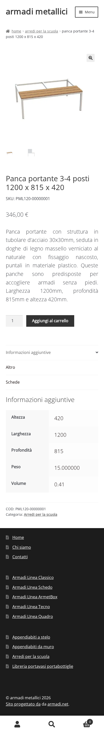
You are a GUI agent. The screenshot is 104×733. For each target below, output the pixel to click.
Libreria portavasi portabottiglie (42, 666)
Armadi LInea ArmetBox (34, 597)
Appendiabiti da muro (33, 646)
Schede (13, 382)
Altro (10, 367)
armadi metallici (37, 11)
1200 (60, 434)
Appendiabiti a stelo (31, 637)
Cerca (52, 724)
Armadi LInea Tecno (31, 606)
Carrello (80, 720)
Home (16, 31)
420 (58, 418)
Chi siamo (21, 547)
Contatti (20, 557)
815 (58, 451)
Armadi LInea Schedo (32, 587)
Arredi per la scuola (41, 31)
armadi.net (57, 704)
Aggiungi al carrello (50, 320)
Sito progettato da (23, 704)
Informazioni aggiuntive (28, 352)
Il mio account (17, 724)
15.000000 (67, 467)
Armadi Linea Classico (33, 577)
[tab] (52, 352)
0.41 (59, 484)
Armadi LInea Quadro (32, 616)
